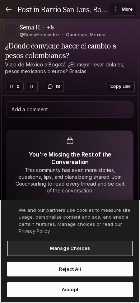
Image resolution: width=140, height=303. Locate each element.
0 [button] (18, 86)
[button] (31, 86)
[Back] (8, 9)
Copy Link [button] (120, 86)
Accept (70, 289)
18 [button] (57, 86)
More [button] (127, 9)
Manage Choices (70, 248)
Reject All (70, 269)
